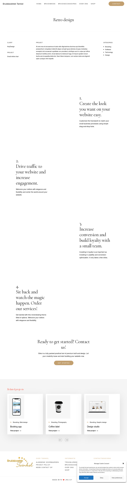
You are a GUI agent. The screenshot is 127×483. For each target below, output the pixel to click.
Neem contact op (44, 467)
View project (14, 431)
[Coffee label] (58, 407)
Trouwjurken (71, 462)
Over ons (83, 4)
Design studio (93, 426)
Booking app (16, 426)
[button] (123, 463)
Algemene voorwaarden (47, 462)
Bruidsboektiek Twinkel (13, 4)
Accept (86, 478)
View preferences (117, 478)
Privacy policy (43, 465)
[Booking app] (16, 407)
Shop (93, 4)
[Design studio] (97, 407)
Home (38, 4)
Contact (116, 4)
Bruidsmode (49, 4)
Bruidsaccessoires (67, 4)
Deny (101, 478)
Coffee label (54, 426)
